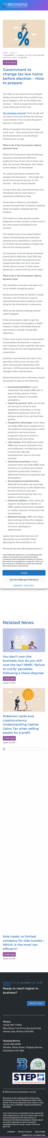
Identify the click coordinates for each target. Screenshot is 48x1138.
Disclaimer (40, 1132)
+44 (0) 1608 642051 (12, 1044)
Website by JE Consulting (33, 1135)
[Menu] (44, 5)
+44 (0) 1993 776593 (12, 1025)
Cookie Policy (18, 585)
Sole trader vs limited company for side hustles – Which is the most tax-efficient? (24, 943)
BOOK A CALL (36, 1003)
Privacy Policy (29, 585)
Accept (24, 573)
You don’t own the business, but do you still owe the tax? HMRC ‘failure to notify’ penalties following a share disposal (24, 665)
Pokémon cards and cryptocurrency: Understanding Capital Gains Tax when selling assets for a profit (21, 724)
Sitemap (11, 1132)
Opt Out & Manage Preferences (24, 579)
